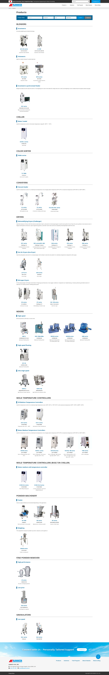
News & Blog (97, 5)
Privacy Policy (11, 673)
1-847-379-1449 (13, 668)
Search (80, 17)
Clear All (87, 17)
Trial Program (80, 5)
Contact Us (96, 1)
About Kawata (89, 5)
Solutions (72, 5)
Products (64, 5)
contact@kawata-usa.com (24, 668)
